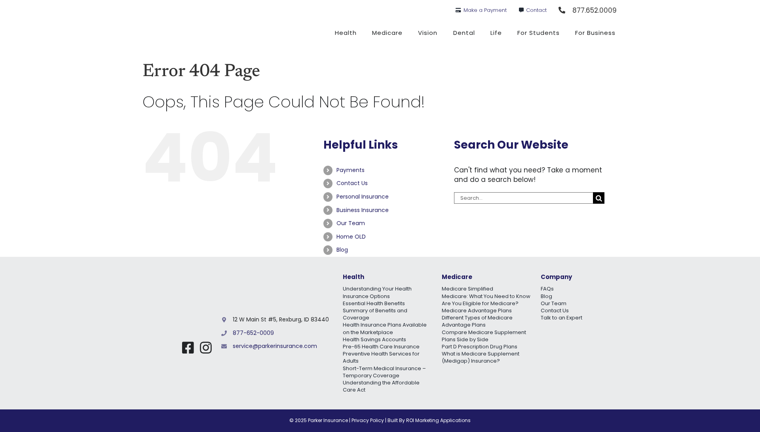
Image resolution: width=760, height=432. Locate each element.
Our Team (350, 223)
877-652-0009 (253, 333)
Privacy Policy (368, 420)
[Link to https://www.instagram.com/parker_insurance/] (206, 347)
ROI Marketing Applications (438, 420)
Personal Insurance (362, 197)
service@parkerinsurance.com (275, 346)
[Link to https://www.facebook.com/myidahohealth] (188, 347)
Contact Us (352, 183)
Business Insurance (362, 210)
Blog (342, 250)
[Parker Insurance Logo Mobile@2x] (179, 315)
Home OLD (351, 237)
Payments (350, 170)
